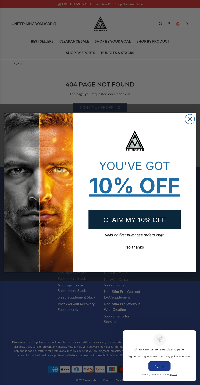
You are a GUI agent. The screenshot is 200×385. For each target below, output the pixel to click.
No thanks (134, 247)
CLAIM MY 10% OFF (134, 219)
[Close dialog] (190, 119)
